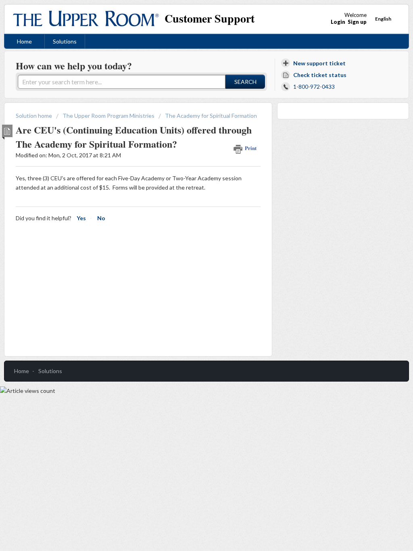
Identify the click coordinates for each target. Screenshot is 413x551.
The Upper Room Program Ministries (108, 115)
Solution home (34, 115)
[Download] (191, 171)
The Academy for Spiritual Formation (211, 115)
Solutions (65, 41)
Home (24, 41)
